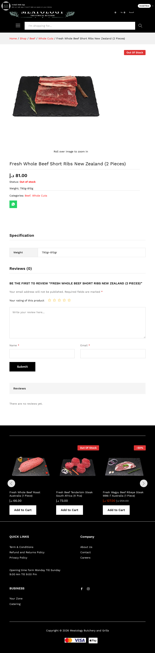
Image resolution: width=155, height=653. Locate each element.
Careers (85, 557)
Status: (14, 181)
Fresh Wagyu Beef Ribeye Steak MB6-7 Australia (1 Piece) (123, 494)
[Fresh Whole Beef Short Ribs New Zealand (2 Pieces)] (13, 204)
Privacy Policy (18, 557)
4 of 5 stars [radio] (64, 300)
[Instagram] (88, 589)
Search (140, 26)
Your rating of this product (26, 300)
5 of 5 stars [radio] (69, 300)
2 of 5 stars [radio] (54, 300)
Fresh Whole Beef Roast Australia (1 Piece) (24, 494)
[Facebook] (81, 589)
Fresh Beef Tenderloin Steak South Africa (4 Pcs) (74, 494)
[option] (31, 482)
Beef (27, 195)
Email (85, 345)
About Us (86, 546)
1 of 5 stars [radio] (49, 300)
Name (14, 345)
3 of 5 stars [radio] (59, 300)
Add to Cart (23, 510)
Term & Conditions (21, 546)
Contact (85, 552)
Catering (14, 603)
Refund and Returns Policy (26, 552)
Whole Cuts (39, 195)
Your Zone (15, 598)
